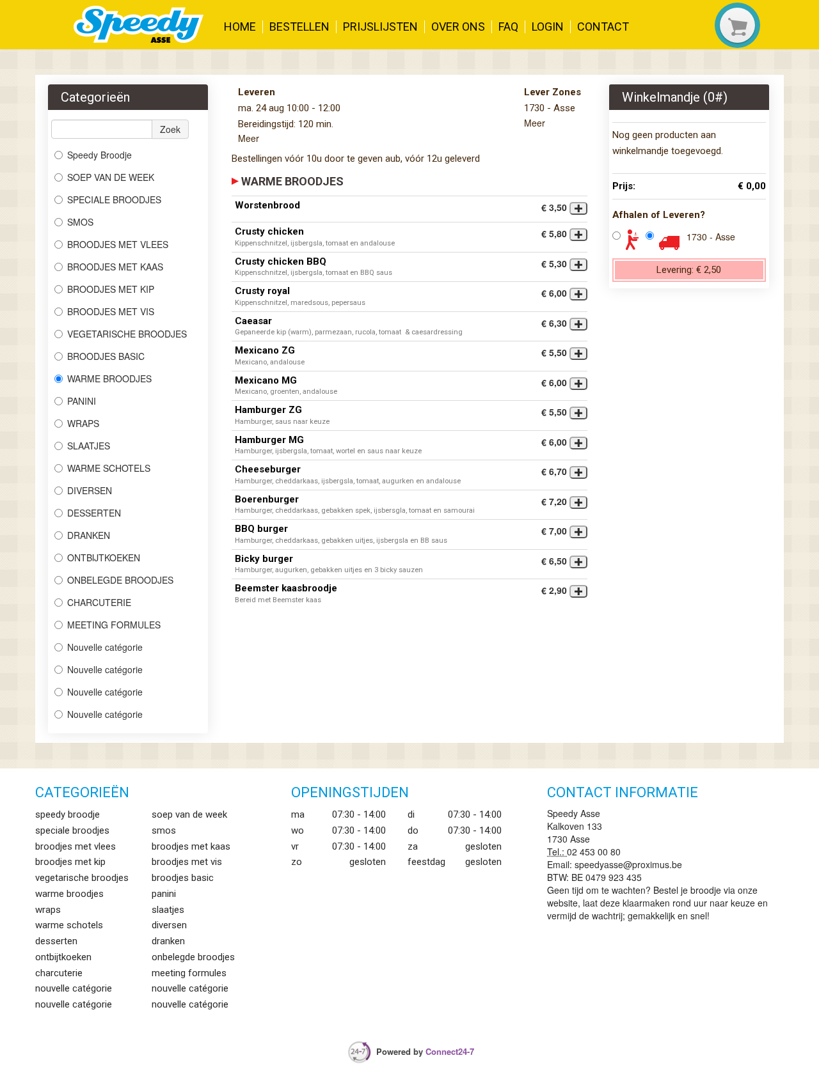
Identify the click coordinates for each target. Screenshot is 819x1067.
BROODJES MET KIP (110, 289)
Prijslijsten (380, 26)
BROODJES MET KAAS (115, 266)
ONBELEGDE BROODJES (120, 579)
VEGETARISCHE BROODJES (127, 333)
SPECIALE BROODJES (114, 199)
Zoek (170, 129)
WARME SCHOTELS (108, 468)
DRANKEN (88, 535)
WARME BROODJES (110, 378)
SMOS (81, 221)
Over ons (458, 26)
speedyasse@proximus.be (628, 864)
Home (240, 26)
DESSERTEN (94, 512)
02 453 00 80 (594, 851)
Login (548, 26)
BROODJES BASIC (107, 356)
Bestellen (299, 26)
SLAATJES (90, 445)
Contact (603, 26)
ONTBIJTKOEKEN (103, 557)
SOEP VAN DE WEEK (110, 177)
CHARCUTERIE (100, 602)
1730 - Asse (711, 236)
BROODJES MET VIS (110, 311)
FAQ (508, 26)
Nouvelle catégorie (105, 647)
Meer (248, 138)
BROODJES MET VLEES (117, 244)
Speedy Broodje (99, 154)
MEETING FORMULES (114, 624)
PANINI (81, 400)
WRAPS (83, 423)
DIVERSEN (89, 490)
